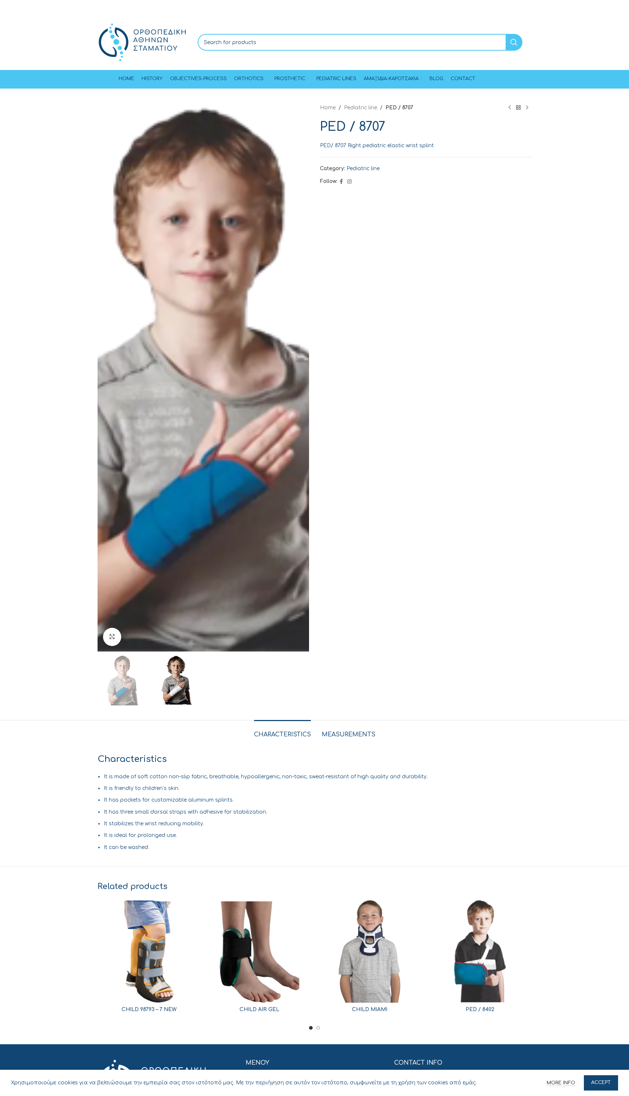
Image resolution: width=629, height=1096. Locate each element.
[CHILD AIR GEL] (259, 951)
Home (328, 107)
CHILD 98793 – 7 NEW (149, 1009)
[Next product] (527, 107)
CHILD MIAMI (369, 1009)
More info (562, 1082)
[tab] (282, 731)
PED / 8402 (480, 1009)
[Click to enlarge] (112, 637)
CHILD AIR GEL (259, 1009)
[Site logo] (142, 42)
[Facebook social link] (341, 182)
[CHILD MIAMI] (369, 951)
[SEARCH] (514, 42)
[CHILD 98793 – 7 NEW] (149, 951)
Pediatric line (360, 107)
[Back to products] (518, 107)
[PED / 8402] (479, 951)
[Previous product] (509, 107)
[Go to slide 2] (318, 1028)
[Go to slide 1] (311, 1028)
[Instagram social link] (349, 182)
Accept (601, 1082)
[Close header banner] (620, 7)
